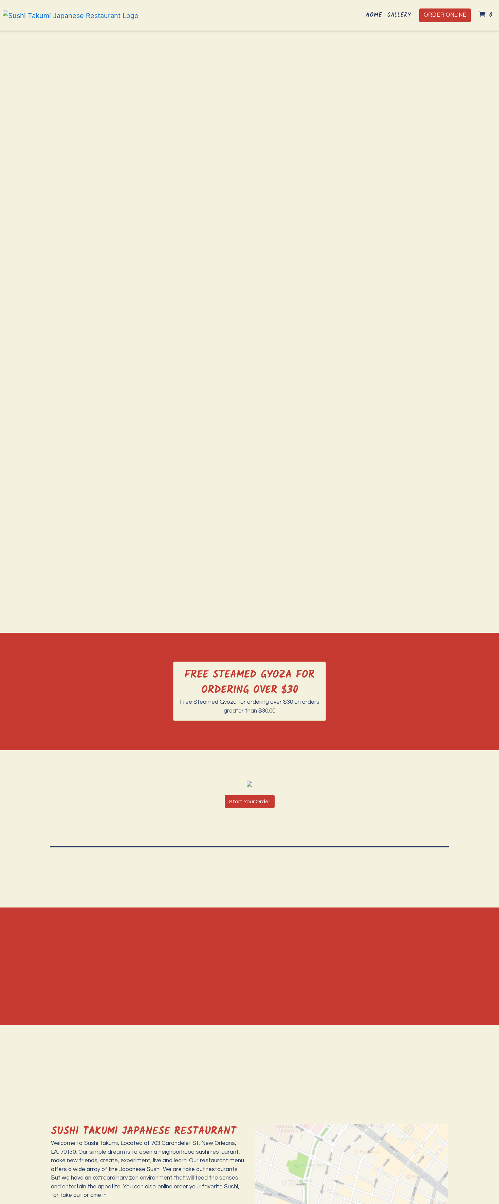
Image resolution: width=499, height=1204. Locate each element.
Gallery (399, 15)
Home (374, 15)
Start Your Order (249, 801)
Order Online (445, 15)
